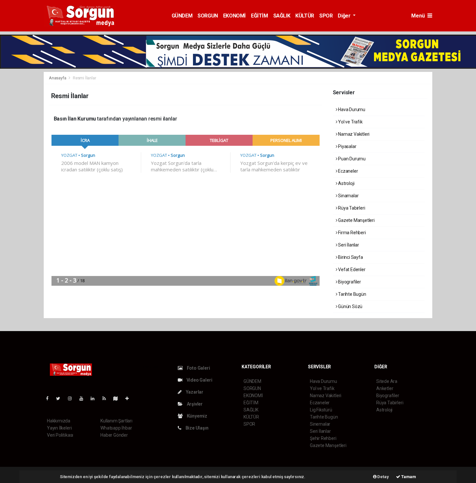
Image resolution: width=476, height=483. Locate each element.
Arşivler (194, 404)
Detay (383, 476)
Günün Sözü (349, 306)
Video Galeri (199, 380)
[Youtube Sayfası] (83, 398)
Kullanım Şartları (116, 420)
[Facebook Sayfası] (50, 398)
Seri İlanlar (348, 244)
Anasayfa (58, 77)
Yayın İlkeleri (59, 428)
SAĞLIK (281, 16)
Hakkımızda (58, 420)
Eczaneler (347, 171)
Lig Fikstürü (321, 409)
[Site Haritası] (118, 398)
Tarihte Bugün (351, 294)
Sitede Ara (386, 381)
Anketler (384, 388)
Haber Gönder (114, 435)
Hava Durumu (351, 109)
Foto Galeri (198, 368)
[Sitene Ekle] (129, 398)
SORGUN (208, 16)
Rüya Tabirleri (351, 208)
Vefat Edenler (351, 269)
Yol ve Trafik (349, 121)
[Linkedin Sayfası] (95, 398)
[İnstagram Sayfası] (72, 398)
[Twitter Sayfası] (60, 398)
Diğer (345, 16)
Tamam (408, 476)
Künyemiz (196, 416)
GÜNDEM (182, 16)
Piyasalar (346, 146)
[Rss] (106, 398)
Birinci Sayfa (350, 257)
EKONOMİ (234, 16)
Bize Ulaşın (197, 428)
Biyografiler (349, 281)
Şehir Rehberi (323, 438)
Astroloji (345, 183)
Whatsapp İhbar (116, 428)
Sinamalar (347, 195)
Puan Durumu (351, 158)
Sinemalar (320, 424)
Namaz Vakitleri (353, 134)
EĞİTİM (259, 16)
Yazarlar (194, 392)
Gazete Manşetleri (356, 220)
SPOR (326, 16)
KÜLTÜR (304, 16)
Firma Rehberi (351, 232)
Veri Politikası (60, 435)
